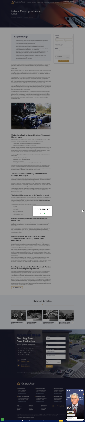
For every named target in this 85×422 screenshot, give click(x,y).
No (40, 213)
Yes (44, 213)
